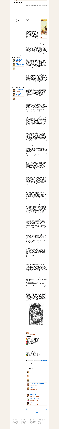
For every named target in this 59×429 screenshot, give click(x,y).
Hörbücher (15, 25)
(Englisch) (33, 338)
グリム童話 (39, 422)
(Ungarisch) (33, 354)
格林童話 (39, 421)
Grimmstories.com (29, 368)
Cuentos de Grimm (23, 421)
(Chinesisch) (32, 346)
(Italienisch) (32, 353)
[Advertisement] (29, 12)
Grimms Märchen (17, 2)
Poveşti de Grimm (32, 423)
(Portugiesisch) (35, 345)
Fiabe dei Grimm (32, 419)
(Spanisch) (32, 339)
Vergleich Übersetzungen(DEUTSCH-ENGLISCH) (17, 55)
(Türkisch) (30, 343)
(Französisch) (32, 340)
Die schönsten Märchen (17, 20)
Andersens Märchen (16, 26)
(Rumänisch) (32, 352)
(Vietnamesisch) (32, 355)
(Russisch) (32, 351)
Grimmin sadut (23, 422)
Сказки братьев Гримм (41, 419)
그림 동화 (39, 423)
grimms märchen (36, 5)
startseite (32, 5)
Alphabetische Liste (16, 23)
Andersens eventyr (14, 419)
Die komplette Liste (16, 22)
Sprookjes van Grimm (33, 421)
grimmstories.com (28, 5)
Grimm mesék (23, 423)
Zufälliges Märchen (16, 24)
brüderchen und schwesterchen (43, 5)
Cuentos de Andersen (15, 421)
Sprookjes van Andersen (15, 423)
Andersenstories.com (30, 391)
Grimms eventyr (23, 419)
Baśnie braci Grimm (32, 422)
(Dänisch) (32, 342)
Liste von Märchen (16, 21)
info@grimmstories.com (19, 73)
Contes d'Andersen (15, 422)
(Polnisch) (33, 341)
